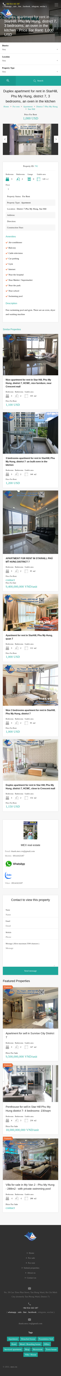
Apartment (28, 106)
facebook (26, 6)
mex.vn (13, 1367)
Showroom (37, 1349)
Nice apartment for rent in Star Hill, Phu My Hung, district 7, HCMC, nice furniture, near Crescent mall (28, 383)
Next (56, 139)
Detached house (28, 1339)
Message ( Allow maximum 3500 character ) (22, 944)
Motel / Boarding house (30, 1344)
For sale (31, 1258)
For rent (16, 106)
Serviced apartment (12, 1349)
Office (47, 1344)
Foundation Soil (46, 1339)
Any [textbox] (4, 49)
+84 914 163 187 (13, 4)
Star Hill (31, 109)
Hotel (13, 1344)
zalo (14, 6)
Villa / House (30, 1354)
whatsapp (7, 6)
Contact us (31, 1278)
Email (8, 921)
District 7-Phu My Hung (47, 106)
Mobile (8, 932)
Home (6, 106)
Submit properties (31, 1268)
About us (31, 1273)
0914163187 (18, 856)
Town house (51, 1349)
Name (8, 910)
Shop (27, 1349)
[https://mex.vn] (6, 16)
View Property (30, 367)
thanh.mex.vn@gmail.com (23, 851)
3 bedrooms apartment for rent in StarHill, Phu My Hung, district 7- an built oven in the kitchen (30, 461)
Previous (5, 139)
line (19, 6)
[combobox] (30, 49)
